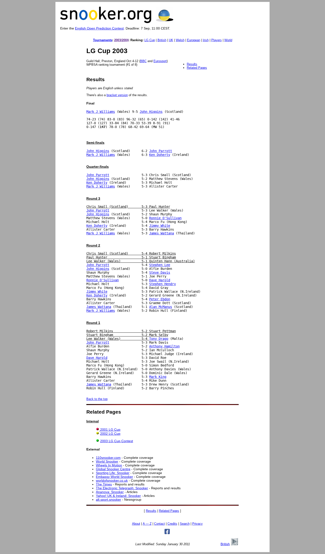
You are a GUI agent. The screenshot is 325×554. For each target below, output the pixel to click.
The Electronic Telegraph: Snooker (122, 488)
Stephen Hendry (162, 284)
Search (185, 523)
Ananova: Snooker (110, 492)
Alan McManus (160, 307)
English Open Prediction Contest (99, 28)
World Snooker (107, 461)
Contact (159, 523)
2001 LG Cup (110, 429)
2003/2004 (121, 40)
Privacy (197, 523)
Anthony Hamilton (164, 346)
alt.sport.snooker (108, 499)
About (136, 523)
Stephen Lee (159, 265)
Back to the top (97, 399)
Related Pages (197, 67)
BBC (143, 61)
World (228, 40)
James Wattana (161, 233)
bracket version (117, 95)
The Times (104, 484)
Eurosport (160, 61)
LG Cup (149, 40)
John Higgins (151, 112)
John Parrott (160, 151)
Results (192, 64)
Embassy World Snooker (114, 477)
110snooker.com (108, 458)
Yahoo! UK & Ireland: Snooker (118, 496)
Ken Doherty (159, 155)
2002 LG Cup (110, 433)
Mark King (157, 377)
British (162, 40)
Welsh (180, 40)
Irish (206, 40)
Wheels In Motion (109, 465)
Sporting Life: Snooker (112, 473)
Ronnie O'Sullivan (165, 218)
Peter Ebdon (159, 299)
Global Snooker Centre (113, 469)
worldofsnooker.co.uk (112, 480)
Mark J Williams (100, 112)
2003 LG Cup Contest (116, 441)
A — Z (147, 523)
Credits (172, 523)
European (193, 40)
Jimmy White (159, 226)
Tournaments (102, 40)
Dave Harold (159, 280)
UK (171, 40)
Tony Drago (158, 339)
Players (216, 40)
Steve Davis (159, 272)
